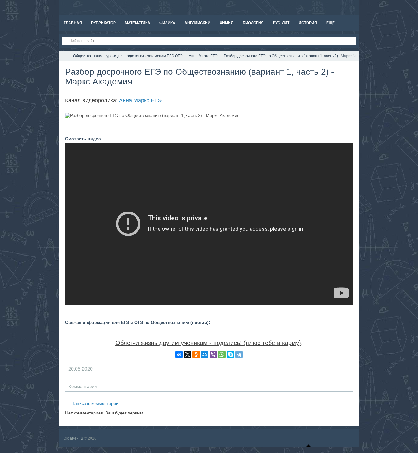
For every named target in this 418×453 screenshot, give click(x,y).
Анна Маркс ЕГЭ (140, 100)
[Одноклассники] (196, 354)
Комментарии (83, 386)
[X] (187, 354)
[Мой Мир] (204, 354)
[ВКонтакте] (179, 354)
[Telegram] (239, 354)
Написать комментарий (94, 403)
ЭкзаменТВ (73, 438)
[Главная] (64, 56)
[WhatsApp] (222, 354)
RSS (350, 396)
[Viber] (213, 354)
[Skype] (230, 354)
